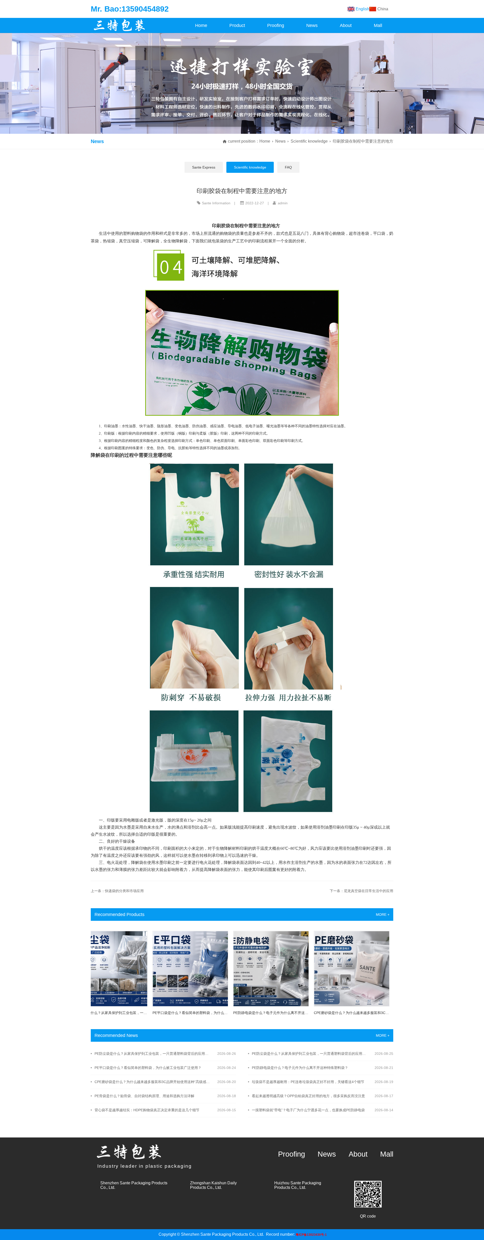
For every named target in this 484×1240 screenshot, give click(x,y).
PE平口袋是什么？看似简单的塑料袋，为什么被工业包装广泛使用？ (148, 1068)
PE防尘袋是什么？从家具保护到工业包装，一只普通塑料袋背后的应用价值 (153, 1054)
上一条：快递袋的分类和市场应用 (117, 891)
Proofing (275, 25)
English (362, 9)
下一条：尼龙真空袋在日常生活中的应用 (361, 891)
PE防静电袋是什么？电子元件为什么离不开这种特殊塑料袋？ (300, 1068)
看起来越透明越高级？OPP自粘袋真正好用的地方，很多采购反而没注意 (308, 1096)
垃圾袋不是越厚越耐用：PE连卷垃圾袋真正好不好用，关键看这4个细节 (308, 1082)
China (382, 9)
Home (201, 25)
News (312, 25)
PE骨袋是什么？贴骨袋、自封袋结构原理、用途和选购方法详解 (144, 1096)
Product (237, 25)
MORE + (382, 914)
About (346, 25)
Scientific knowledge (309, 141)
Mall (378, 25)
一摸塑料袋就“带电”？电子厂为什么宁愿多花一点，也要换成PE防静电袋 (308, 1110)
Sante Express (203, 167)
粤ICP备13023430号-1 (311, 1234)
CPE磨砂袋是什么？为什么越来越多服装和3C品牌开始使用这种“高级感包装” (153, 1082)
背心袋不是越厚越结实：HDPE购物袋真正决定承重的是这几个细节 (147, 1110)
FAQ (288, 167)
